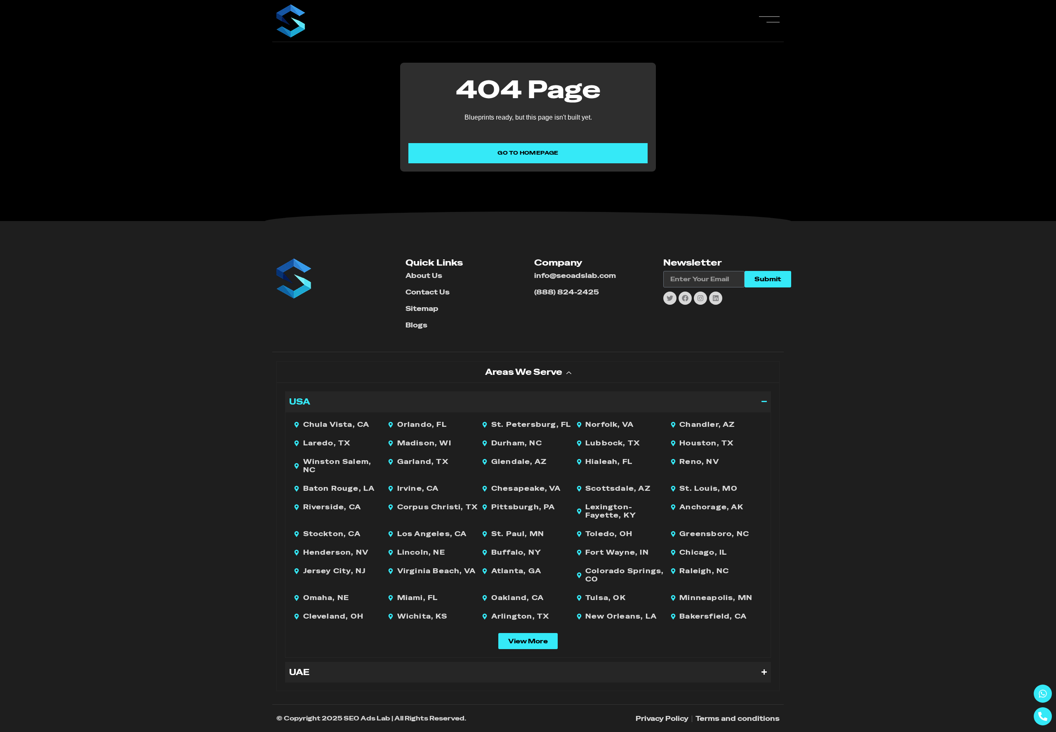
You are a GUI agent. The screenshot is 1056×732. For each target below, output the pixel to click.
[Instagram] (700, 298)
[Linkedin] (715, 298)
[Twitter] (669, 298)
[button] (528, 641)
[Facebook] (685, 298)
